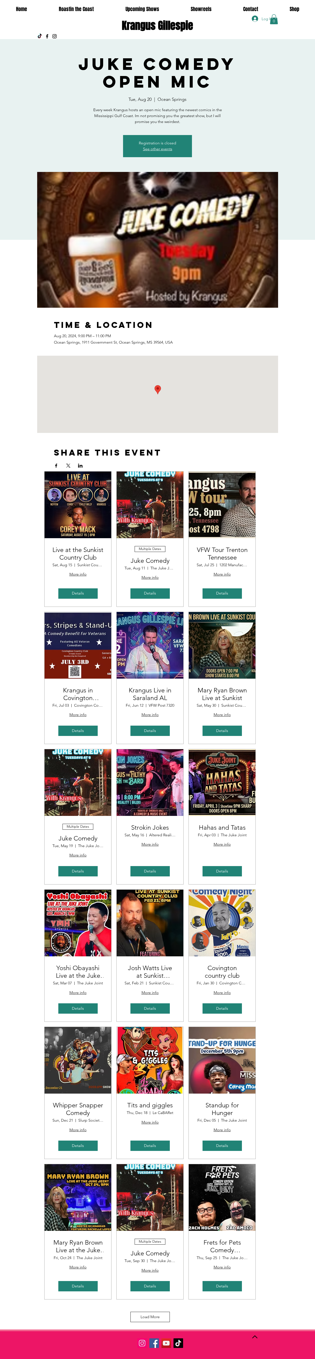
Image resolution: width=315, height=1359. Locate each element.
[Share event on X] (68, 466)
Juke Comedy (150, 561)
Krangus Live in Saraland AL (150, 694)
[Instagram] (54, 36)
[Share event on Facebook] (56, 466)
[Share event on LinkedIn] (80, 466)
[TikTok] (40, 36)
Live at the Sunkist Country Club (77, 553)
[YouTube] (166, 1343)
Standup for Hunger (222, 1109)
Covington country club (222, 971)
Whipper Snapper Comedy (78, 1109)
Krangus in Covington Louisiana (78, 694)
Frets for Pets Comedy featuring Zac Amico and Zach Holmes (222, 1246)
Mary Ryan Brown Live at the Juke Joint (78, 1246)
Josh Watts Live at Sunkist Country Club (150, 971)
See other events (157, 149)
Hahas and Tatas (222, 827)
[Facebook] (47, 36)
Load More (150, 1316)
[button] (274, 19)
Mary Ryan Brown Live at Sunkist (222, 694)
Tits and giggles (150, 1105)
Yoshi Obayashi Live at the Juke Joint (78, 971)
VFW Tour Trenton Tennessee (222, 553)
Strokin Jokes (150, 827)
